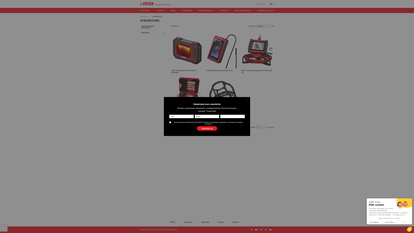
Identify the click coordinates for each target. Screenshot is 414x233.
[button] (409, 229)
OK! (404, 222)
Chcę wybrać (389, 222)
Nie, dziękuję (374, 222)
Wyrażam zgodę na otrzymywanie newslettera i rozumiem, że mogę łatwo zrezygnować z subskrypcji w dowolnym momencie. (208, 123)
